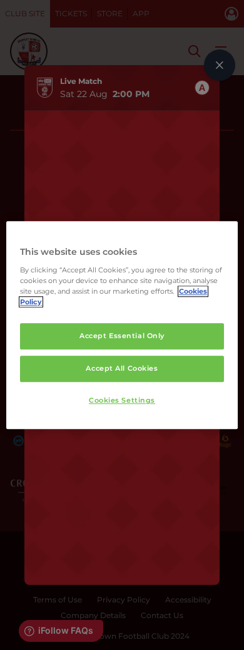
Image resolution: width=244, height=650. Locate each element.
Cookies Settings (122, 400)
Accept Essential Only (122, 335)
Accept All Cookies (122, 368)
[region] (122, 325)
